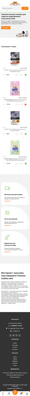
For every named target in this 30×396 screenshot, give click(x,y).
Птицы (15, 365)
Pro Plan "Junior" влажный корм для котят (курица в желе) (15, 130)
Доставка (15, 345)
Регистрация (17, 323)
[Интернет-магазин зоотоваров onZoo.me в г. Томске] (15, 4)
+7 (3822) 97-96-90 (16, 325)
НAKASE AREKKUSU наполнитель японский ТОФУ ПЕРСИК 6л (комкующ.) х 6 (15, 100)
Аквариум (15, 361)
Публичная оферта (15, 377)
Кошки (15, 357)
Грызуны (15, 363)
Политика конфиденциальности (15, 375)
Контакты (15, 349)
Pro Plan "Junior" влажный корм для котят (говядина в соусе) (15, 70)
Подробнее (6, 27)
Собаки (15, 359)
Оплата (15, 347)
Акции (15, 343)
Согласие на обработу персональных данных (15, 373)
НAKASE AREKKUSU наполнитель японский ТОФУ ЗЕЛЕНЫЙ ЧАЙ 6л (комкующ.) (15, 159)
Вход (12, 323)
